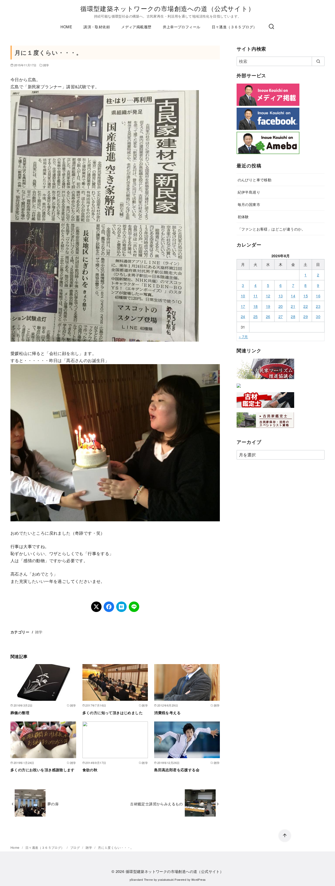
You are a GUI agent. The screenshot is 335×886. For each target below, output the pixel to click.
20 (280, 306)
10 (243, 295)
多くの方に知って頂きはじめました (112, 712)
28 (293, 316)
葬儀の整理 (19, 712)
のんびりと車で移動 (255, 179)
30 (318, 316)
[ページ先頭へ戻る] (285, 836)
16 (318, 295)
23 (318, 306)
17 (243, 306)
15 (305, 295)
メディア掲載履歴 (136, 26)
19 (268, 306)
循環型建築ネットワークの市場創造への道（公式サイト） (167, 8)
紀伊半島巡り (249, 192)
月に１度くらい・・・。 (115, 847)
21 (293, 306)
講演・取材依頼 (96, 26)
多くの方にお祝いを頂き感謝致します (42, 769)
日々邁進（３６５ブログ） (234, 26)
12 (268, 295)
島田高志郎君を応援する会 (176, 769)
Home (15, 847)
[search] (318, 61)
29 (305, 316)
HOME (66, 26)
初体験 (243, 216)
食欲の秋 (90, 769)
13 (280, 295)
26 (268, 316)
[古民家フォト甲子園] (239, 389)
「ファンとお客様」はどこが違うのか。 (271, 229)
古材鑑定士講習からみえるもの (156, 803)
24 (243, 316)
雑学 (46, 65)
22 (305, 306)
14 (293, 295)
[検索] (271, 26)
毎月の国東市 (249, 204)
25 (255, 316)
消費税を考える (167, 712)
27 (280, 316)
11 (255, 295)
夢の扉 (53, 803)
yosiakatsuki (166, 880)
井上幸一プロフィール (181, 26)
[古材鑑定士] (265, 409)
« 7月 (243, 336)
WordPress (198, 880)
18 (255, 306)
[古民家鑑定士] (265, 429)
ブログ (75, 847)
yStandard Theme (141, 880)
